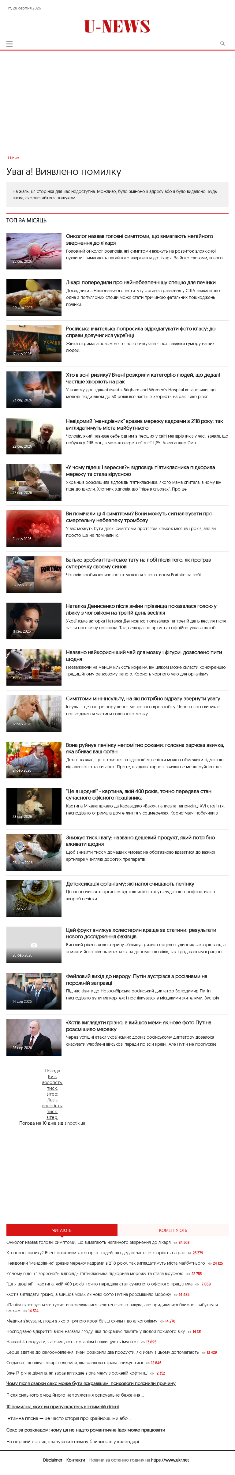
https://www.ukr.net (170, 1460)
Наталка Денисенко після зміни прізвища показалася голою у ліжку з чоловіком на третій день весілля (141, 609)
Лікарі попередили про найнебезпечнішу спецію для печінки (141, 282)
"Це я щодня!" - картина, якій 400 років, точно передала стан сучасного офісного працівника (138, 794)
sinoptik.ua (75, 1123)
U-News (12, 158)
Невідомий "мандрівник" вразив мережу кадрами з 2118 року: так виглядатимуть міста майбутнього (144, 424)
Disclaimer (52, 1460)
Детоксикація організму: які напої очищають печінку (130, 883)
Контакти (75, 1460)
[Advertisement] (117, 97)
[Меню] (9, 44)
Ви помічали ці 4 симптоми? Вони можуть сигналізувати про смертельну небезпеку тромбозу (139, 516)
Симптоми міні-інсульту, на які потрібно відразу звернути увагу (143, 698)
